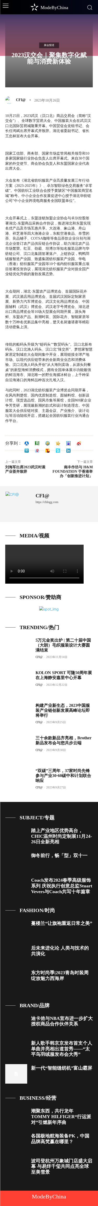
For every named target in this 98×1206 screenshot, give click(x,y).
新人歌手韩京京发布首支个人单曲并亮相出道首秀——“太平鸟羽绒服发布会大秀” (61, 1048)
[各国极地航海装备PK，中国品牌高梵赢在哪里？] (16, 1141)
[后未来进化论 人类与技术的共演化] (16, 954)
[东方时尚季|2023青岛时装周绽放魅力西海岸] (16, 978)
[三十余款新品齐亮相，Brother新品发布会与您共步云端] (18, 747)
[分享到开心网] (58, 443)
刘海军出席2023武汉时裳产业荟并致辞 (25, 469)
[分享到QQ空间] (47, 443)
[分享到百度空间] (68, 443)
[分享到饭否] (58, 451)
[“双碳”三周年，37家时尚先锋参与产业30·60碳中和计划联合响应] (18, 780)
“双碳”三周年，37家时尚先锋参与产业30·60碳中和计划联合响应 (63, 775)
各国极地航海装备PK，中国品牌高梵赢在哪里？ (60, 1138)
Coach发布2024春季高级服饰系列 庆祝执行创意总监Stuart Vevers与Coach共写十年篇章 (61, 886)
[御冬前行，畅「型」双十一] (16, 861)
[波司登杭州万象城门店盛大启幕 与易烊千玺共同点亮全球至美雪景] (16, 1166)
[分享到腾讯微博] (27, 451)
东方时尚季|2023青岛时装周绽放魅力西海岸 (60, 975)
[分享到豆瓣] (37, 443)
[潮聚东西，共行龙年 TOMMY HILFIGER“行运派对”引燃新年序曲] (16, 1116)
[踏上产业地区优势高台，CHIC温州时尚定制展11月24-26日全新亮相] (16, 836)
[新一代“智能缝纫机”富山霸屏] (16, 1074)
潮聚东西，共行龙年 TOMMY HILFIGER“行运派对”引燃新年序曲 (61, 1116)
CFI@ (21, 100)
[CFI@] (10, 100)
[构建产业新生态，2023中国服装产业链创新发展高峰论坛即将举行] (18, 715)
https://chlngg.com (47, 502)
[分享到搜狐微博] (47, 451)
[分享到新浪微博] (79, 443)
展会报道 (49, 45)
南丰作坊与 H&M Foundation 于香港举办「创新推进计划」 (73, 471)
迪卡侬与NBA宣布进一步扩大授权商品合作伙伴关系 (62, 1021)
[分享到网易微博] (37, 451)
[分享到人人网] (27, 443)
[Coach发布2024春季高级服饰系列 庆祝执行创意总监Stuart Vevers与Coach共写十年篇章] (16, 886)
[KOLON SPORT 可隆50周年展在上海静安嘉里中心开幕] (18, 682)
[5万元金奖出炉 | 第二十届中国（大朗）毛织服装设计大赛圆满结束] (18, 649)
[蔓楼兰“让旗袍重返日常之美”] (16, 929)
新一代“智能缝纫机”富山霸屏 (61, 1068)
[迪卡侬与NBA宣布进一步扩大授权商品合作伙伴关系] (16, 1024)
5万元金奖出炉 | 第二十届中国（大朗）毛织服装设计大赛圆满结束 (63, 645)
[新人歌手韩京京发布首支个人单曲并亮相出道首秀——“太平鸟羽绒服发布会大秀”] (16, 1049)
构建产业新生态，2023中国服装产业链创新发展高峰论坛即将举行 (63, 710)
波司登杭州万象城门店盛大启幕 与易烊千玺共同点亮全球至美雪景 (61, 1166)
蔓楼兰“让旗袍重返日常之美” (61, 923)
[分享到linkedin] (68, 451)
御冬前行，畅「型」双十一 (59, 855)
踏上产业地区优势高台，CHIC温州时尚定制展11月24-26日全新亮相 (61, 836)
